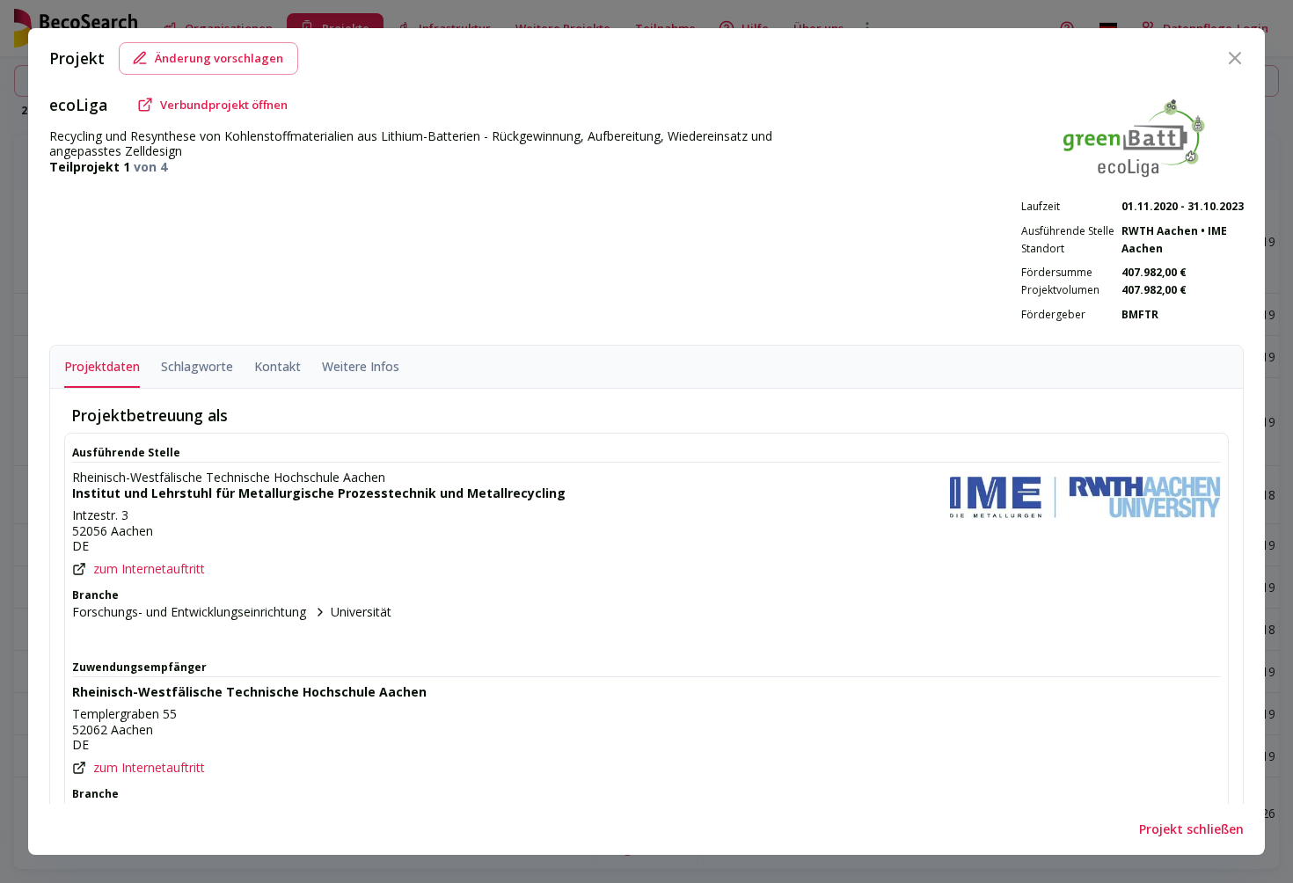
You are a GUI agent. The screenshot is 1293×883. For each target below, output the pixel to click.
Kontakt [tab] (277, 366)
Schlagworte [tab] (197, 366)
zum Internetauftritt (149, 569)
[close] (1235, 58)
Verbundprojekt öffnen (224, 105)
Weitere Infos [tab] (360, 366)
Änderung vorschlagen (219, 58)
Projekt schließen (1191, 829)
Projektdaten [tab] (102, 366)
